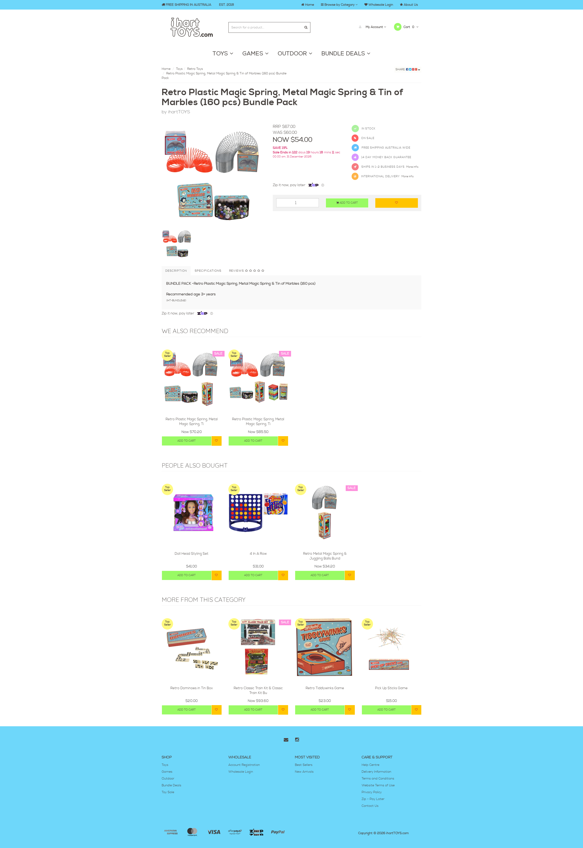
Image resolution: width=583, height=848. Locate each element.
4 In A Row (258, 554)
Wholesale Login (240, 772)
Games (167, 772)
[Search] (306, 27)
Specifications (208, 271)
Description (176, 271)
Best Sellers (303, 765)
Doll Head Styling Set (191, 554)
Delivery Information (376, 772)
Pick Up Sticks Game (391, 688)
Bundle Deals (171, 785)
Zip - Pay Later (373, 799)
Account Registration (244, 765)
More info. (412, 167)
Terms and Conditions (378, 779)
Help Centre (370, 765)
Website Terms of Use (378, 785)
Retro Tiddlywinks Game (325, 688)
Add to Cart (348, 203)
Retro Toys (195, 69)
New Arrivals (304, 772)
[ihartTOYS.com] (191, 27)
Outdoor (168, 779)
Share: (401, 69)
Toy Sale (168, 792)
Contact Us (370, 806)
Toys (179, 69)
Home (166, 69)
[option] (214, 176)
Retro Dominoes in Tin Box (191, 688)
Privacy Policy (372, 792)
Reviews (237, 271)
